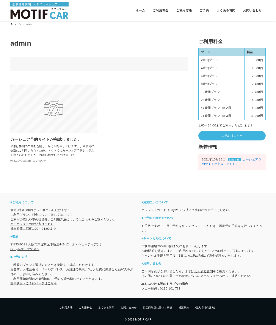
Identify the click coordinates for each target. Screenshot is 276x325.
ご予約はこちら (232, 135)
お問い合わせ (128, 307)
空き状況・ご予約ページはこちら (33, 283)
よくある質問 (203, 271)
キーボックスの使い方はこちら (32, 224)
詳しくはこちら (61, 214)
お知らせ (234, 159)
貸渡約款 (184, 307)
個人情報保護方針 (206, 307)
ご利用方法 (66, 307)
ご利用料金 (85, 307)
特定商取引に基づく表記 (157, 307)
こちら (86, 219)
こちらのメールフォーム (205, 275)
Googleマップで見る (24, 249)
